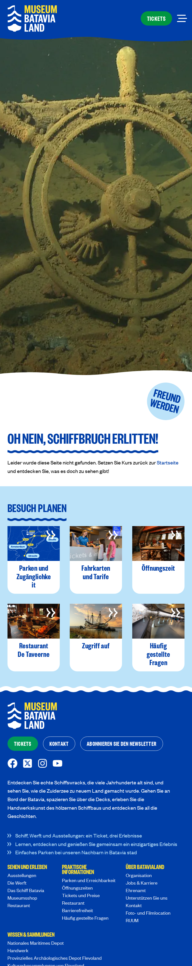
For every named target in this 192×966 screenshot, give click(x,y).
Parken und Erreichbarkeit (89, 880)
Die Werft (17, 883)
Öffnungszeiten (77, 888)
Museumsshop (22, 898)
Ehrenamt (136, 890)
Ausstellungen (22, 875)
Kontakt (134, 905)
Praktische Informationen (78, 870)
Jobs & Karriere (142, 883)
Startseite (167, 462)
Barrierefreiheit (77, 910)
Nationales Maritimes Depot (36, 943)
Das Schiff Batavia (26, 890)
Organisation (139, 875)
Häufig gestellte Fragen (85, 918)
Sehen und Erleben (27, 867)
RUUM (132, 920)
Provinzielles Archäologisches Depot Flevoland (55, 958)
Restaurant (19, 905)
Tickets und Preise (81, 895)
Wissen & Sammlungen (31, 935)
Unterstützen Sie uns (147, 898)
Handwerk (18, 950)
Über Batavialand (145, 867)
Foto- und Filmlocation (148, 913)
